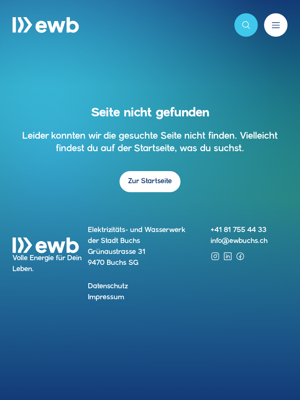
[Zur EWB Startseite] (45, 25)
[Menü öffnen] (276, 25)
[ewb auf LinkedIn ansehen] (227, 256)
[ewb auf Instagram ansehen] (215, 256)
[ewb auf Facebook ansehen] (240, 256)
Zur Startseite (150, 181)
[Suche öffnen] (246, 25)
